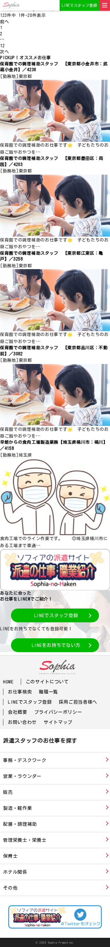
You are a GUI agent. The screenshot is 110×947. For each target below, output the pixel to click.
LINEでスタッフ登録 (79, 5)
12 (2, 46)
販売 (8, 792)
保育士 (10, 856)
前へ (4, 22)
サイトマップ (58, 722)
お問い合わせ (22, 722)
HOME (8, 681)
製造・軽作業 (17, 808)
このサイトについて (47, 681)
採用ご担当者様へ (78, 702)
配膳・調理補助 (20, 824)
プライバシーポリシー (58, 712)
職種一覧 (48, 692)
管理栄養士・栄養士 (24, 840)
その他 (10, 888)
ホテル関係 (15, 872)
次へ (4, 52)
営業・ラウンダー (22, 776)
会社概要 (17, 712)
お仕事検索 (20, 692)
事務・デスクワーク (24, 760)
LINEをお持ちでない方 (56, 645)
